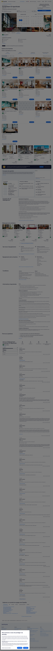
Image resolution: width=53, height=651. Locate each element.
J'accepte (25, 647)
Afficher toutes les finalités (6, 647)
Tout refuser (20, 647)
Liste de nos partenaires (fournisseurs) (7, 645)
